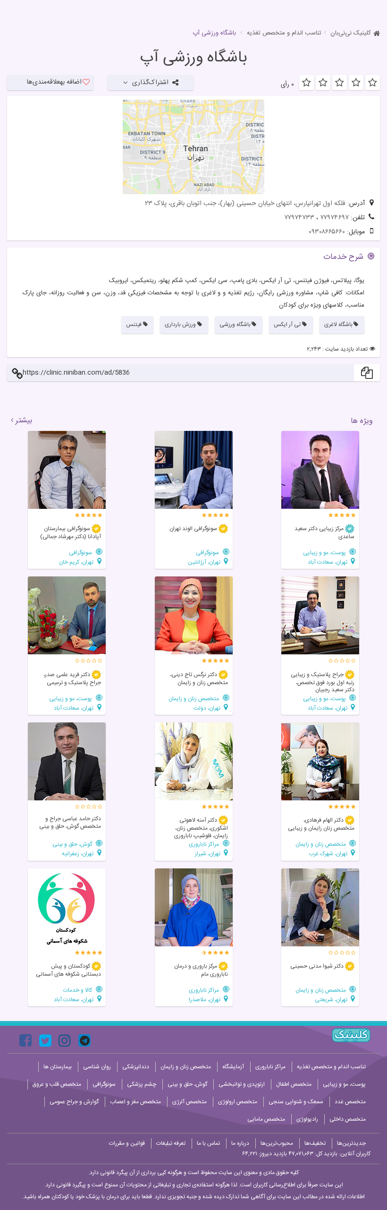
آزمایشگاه (233, 1067)
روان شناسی (97, 1067)
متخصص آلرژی (189, 1102)
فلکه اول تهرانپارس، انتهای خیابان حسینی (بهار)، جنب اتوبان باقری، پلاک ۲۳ (245, 203)
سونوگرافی (208, 552)
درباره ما (240, 1143)
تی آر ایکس (287, 324)
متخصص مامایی (266, 1119)
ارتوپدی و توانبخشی (242, 1084)
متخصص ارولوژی (237, 1102)
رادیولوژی (307, 1119)
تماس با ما (208, 1143)
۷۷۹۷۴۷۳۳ (299, 217)
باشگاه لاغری (338, 324)
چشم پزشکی (141, 1084)
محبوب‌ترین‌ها (277, 1143)
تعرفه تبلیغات (170, 1143)
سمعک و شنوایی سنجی (296, 1102)
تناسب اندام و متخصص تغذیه (284, 33)
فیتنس (134, 324)
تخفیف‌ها (315, 1143)
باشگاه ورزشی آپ (193, 58)
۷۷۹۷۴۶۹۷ (334, 217)
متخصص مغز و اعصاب (135, 1102)
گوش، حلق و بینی (72, 844)
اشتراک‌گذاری (150, 82)
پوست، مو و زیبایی (325, 552)
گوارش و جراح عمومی (74, 1102)
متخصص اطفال (293, 1084)
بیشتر (24, 421)
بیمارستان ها (57, 1067)
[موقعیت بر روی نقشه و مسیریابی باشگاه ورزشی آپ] (193, 147)
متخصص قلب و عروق (57, 1084)
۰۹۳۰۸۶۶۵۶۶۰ (327, 232)
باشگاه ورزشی (235, 324)
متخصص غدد (350, 1102)
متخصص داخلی (347, 1119)
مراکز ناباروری (204, 844)
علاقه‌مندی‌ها (54, 82)
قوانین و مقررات (127, 1143)
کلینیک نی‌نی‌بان (350, 33)
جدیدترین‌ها (351, 1143)
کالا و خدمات (78, 990)
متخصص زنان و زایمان (194, 698)
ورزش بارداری (180, 324)
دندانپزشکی (135, 1067)
